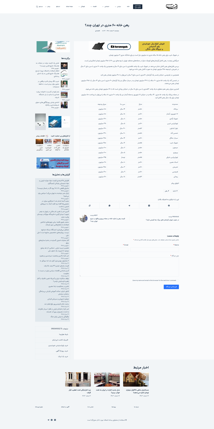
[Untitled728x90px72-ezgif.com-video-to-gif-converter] (129, 46)
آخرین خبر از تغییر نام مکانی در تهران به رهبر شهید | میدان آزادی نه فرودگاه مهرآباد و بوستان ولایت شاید (53, 214)
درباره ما (136, 407)
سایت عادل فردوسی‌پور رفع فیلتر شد (56, 304)
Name (176, 245)
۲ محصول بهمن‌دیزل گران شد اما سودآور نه (54, 261)
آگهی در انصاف (65, 407)
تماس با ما (90, 407)
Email (125, 245)
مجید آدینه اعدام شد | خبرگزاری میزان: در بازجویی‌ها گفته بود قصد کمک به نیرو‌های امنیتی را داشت (54, 204)
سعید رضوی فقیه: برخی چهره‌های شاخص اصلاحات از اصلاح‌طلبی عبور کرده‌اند (54, 223)
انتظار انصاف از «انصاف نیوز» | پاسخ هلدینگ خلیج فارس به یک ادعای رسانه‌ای (47, 74)
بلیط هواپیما (63, 334)
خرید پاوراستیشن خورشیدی (58, 345)
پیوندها (114, 407)
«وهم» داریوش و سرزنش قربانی (58, 299)
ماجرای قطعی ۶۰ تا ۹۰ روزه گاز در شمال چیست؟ (53, 188)
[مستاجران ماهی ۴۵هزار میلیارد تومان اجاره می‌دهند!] (136, 379)
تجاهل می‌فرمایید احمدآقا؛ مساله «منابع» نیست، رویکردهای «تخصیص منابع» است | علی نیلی (53, 233)
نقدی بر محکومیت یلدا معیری (59, 286)
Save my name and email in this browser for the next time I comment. (154, 280)
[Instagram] (51, 420)
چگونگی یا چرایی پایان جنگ (59, 316)
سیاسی (119, 7)
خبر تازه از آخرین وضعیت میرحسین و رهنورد (54, 256)
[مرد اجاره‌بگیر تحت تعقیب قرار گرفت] (78, 379)
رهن (167, 191)
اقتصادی (97, 31)
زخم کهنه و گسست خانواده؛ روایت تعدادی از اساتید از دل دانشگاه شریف (47, 95)
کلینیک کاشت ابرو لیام (60, 340)
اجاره (175, 191)
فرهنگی (83, 7)
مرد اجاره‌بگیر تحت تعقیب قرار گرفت (80, 391)
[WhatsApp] (109, 205)
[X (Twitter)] (149, 205)
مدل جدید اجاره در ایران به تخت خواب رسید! (108, 391)
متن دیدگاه (174, 256)
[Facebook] (169, 205)
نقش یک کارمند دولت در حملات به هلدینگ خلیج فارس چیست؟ (47, 64)
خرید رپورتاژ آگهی (62, 351)
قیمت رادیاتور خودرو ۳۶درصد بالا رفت (56, 266)
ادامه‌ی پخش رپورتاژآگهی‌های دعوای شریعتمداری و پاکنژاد (47, 103)
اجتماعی (107, 7)
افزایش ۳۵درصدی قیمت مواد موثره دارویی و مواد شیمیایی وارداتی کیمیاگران (54, 182)
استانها (58, 7)
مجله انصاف (69, 7)
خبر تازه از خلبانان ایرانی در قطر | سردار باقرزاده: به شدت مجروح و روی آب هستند (53, 310)
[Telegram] (129, 205)
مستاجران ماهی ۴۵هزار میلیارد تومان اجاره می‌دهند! (137, 391)
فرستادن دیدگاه (171, 287)
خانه (128, 7)
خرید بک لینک (63, 356)
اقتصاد (95, 7)
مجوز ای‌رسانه (39, 407)
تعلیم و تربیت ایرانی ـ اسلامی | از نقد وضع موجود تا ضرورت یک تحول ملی (55, 249)
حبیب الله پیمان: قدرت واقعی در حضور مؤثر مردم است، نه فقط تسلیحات (48, 84)
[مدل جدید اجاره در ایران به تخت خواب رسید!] (107, 379)
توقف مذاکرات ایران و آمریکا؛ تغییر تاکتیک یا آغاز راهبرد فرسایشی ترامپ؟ (53, 280)
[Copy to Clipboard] (90, 205)
